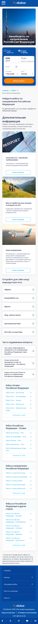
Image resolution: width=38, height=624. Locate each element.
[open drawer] (3, 2)
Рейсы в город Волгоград (15, 473)
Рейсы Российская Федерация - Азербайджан (16, 521)
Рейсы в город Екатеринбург (16, 477)
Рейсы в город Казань (14, 481)
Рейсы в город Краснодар (15, 485)
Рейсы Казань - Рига (13, 440)
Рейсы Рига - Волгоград (15, 393)
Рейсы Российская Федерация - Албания (14, 527)
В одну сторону (24, 51)
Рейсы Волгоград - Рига (15, 433)
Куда (23, 58)
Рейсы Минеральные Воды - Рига (16, 449)
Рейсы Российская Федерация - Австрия (14, 514)
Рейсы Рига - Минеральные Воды (16, 409)
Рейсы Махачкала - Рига (15, 444)
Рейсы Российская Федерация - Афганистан (15, 539)
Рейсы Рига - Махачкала (15, 404)
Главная (5, 90)
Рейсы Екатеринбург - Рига (16, 437)
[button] (19, 289)
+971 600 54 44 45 (19, 616)
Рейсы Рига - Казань (13, 400)
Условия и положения (27, 612)
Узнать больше (18, 172)
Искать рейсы (19, 81)
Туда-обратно (10, 51)
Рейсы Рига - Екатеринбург (16, 396)
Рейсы (14, 90)
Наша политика (8, 612)
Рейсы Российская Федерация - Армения (14, 533)
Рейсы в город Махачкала (15, 488)
